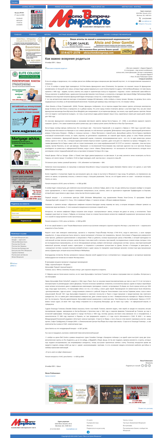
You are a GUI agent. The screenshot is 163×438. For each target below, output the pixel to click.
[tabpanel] (60, 394)
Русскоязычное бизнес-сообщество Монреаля (135, 429)
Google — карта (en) (19, 240)
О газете (90, 420)
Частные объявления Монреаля (134, 423)
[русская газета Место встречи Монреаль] (23, 423)
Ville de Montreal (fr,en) (19, 242)
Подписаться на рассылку (96, 428)
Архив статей (50, 376)
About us (90, 425)
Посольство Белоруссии (20, 248)
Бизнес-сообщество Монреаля (117, 34)
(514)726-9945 (146, 18)
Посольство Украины (19, 246)
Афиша (59, 62)
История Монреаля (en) (20, 237)
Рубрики (32, 34)
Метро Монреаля (18, 257)
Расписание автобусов (20, 255)
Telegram (141, 24)
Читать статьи (128, 420)
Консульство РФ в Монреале (22, 250)
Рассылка (148, 24)
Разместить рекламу (145, 408)
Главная (17, 34)
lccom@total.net (146, 21)
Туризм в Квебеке (18, 253)
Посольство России (18, 244)
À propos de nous (92, 423)
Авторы (47, 34)
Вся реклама (90, 34)
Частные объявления (68, 34)
